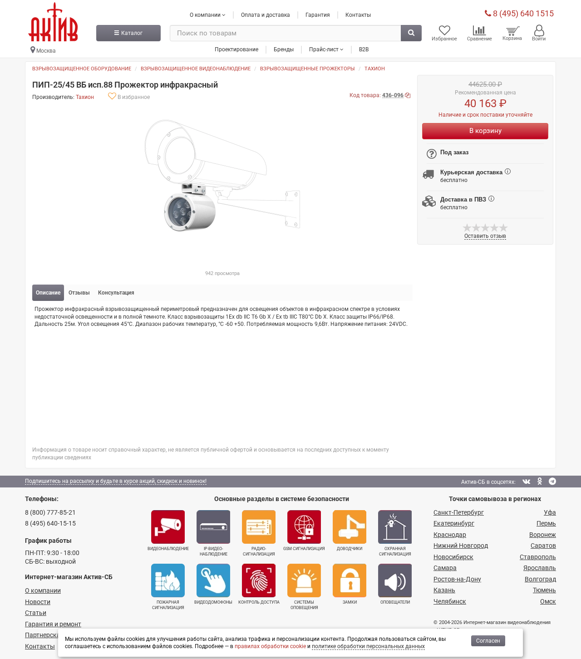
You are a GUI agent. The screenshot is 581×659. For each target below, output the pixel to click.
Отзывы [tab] (79, 293)
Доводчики (349, 548)
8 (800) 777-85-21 (50, 512)
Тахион (374, 69)
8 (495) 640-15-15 (50, 523)
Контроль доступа (259, 602)
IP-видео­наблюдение (213, 551)
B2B (364, 49)
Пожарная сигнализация (168, 605)
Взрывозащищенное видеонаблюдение (196, 69)
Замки (350, 602)
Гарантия (317, 15)
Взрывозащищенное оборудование (81, 69)
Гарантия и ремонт (53, 624)
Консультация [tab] (116, 293)
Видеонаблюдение (168, 548)
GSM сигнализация (304, 548)
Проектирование (236, 49)
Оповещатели (395, 602)
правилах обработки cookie (270, 646)
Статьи (35, 612)
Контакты (358, 15)
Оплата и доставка (265, 15)
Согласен (488, 641)
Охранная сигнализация (395, 551)
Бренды (284, 49)
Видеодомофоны (213, 602)
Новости (37, 601)
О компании (43, 590)
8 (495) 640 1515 (522, 13)
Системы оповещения (304, 605)
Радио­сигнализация (259, 551)
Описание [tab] (48, 293)
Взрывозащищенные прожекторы (307, 69)
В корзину (485, 131)
